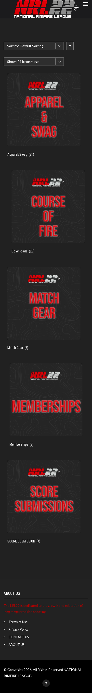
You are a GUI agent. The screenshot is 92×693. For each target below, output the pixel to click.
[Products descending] (69, 46)
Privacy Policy (18, 629)
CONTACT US (19, 637)
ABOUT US (17, 645)
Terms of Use (18, 622)
